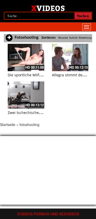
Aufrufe (73, 37)
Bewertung (85, 37)
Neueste (63, 37)
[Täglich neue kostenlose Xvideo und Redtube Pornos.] (48, 8)
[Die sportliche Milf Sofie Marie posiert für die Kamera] (26, 57)
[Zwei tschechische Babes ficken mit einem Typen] (26, 95)
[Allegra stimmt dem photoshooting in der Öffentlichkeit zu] (70, 57)
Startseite (7, 124)
